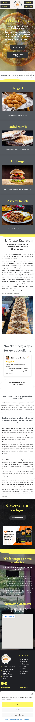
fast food (22, 435)
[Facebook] (2, 683)
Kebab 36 (5, 277)
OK (18, 704)
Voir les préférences (17, 715)
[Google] (5, 683)
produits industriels (8, 440)
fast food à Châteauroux (24, 410)
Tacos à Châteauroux (21, 291)
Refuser (17, 710)
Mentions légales (24, 719)
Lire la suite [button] (9, 373)
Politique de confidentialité (12, 719)
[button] (32, 694)
